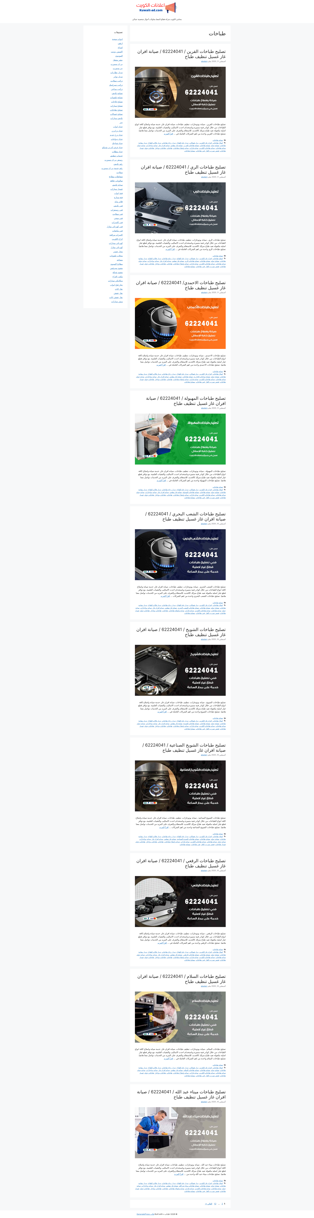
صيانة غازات (194, 148)
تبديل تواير (118, 76)
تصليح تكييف (117, 93)
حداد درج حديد (116, 135)
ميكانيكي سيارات (115, 280)
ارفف (120, 43)
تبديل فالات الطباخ (154, 143)
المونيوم (119, 56)
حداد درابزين (117, 131)
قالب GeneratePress (145, 1214)
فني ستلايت (117, 214)
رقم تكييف (118, 164)
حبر (121, 122)
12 (214, 1204)
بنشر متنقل (118, 60)
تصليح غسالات (116, 114)
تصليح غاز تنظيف (177, 145)
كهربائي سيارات (116, 243)
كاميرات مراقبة (116, 235)
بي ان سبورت (117, 64)
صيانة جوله (141, 145)
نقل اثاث (119, 289)
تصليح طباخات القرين (191, 145)
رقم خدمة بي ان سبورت (112, 168)
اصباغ (120, 47)
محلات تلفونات (116, 256)
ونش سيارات (117, 301)
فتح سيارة (118, 197)
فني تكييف (118, 206)
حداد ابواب (118, 126)
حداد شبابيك (117, 143)
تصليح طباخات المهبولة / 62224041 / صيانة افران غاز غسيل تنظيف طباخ (186, 401)
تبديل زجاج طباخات (169, 143)
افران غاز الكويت (206, 143)
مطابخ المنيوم (117, 264)
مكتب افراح (117, 276)
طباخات (169, 148)
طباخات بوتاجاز (160, 148)
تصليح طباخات (218, 140)
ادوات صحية (117, 39)
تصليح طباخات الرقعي (191, 955)
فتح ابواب (118, 193)
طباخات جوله (149, 148)
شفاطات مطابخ (116, 176)
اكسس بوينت (117, 51)
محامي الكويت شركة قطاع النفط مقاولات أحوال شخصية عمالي (157, 19)
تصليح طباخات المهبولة (191, 492)
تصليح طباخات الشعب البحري (188, 608)
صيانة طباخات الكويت (207, 148)
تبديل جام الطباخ (183, 143)
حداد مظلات (117, 151)
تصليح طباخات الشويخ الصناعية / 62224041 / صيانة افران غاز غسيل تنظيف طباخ (184, 747)
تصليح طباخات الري (192, 261)
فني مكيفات (117, 231)
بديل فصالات (194, 143)
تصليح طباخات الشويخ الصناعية (188, 839)
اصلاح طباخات (218, 143)
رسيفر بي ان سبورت (114, 160)
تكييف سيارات (116, 118)
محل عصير (118, 251)
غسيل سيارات (116, 189)
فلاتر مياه (119, 201)
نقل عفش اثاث (116, 297)
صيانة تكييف (117, 185)
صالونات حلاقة (116, 181)
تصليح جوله (215, 145)
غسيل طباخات (221, 844)
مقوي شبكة (118, 272)
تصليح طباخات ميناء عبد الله (189, 1186)
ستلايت (119, 172)
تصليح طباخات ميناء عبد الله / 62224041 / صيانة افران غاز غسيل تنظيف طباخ (181, 1094)
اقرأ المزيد (168, 134)
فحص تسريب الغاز (212, 151)
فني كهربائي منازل (115, 226)
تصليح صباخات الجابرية (202, 377)
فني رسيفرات (117, 210)
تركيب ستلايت (116, 81)
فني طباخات (200, 151)
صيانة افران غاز (164, 145)
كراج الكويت (117, 239)
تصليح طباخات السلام (191, 1070)
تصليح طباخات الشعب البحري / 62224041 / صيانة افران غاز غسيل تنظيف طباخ (185, 516)
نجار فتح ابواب (116, 285)
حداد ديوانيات (117, 139)
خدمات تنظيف (116, 156)
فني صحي (118, 218)
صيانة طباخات (221, 148)
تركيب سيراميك (116, 85)
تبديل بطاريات (116, 72)
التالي (208, 1204)
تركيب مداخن (117, 89)
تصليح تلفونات (116, 97)
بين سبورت (118, 68)
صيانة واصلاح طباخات (181, 148)
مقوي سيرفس (116, 268)
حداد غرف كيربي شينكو (112, 147)
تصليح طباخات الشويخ (191, 723)
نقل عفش (118, 293)
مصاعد (120, 260)
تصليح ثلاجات (117, 101)
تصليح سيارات (116, 106)
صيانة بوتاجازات (151, 145)
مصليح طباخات (189, 151)
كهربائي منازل (117, 247)
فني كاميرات (117, 222)
